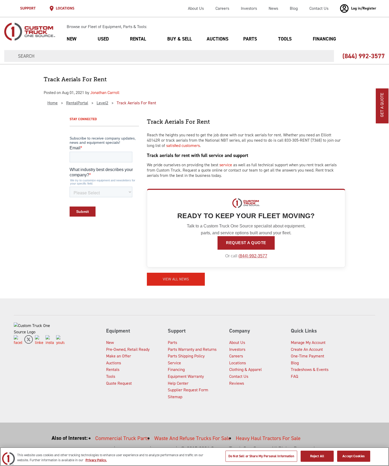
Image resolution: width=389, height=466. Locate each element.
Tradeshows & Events (309, 369)
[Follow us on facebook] (18, 340)
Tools (285, 39)
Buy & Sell (179, 39)
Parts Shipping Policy (186, 356)
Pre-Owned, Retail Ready (128, 349)
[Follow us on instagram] (50, 340)
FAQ (294, 376)
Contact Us (318, 8)
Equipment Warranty (186, 376)
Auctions (217, 39)
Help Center (178, 383)
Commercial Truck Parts (122, 438)
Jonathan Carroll (104, 92)
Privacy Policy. (96, 460)
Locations (237, 363)
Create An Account (307, 349)
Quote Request (119, 383)
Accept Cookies (353, 456)
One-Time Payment (307, 356)
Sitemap (175, 397)
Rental (138, 39)
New (71, 39)
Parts (250, 39)
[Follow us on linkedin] (39, 340)
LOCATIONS (65, 8)
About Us (196, 8)
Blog (294, 8)
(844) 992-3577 (252, 256)
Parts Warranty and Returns (192, 349)
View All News (176, 279)
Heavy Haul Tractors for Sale (268, 438)
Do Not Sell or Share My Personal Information (261, 456)
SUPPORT (28, 8)
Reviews (236, 383)
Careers (222, 8)
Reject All (317, 456)
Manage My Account (308, 342)
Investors (249, 8)
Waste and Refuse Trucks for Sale (192, 438)
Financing (324, 39)
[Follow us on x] (28, 340)
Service (174, 363)
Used (103, 39)
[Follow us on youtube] (60, 340)
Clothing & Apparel (245, 369)
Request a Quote (246, 242)
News (273, 8)
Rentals (112, 369)
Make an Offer (118, 356)
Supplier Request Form (188, 390)
